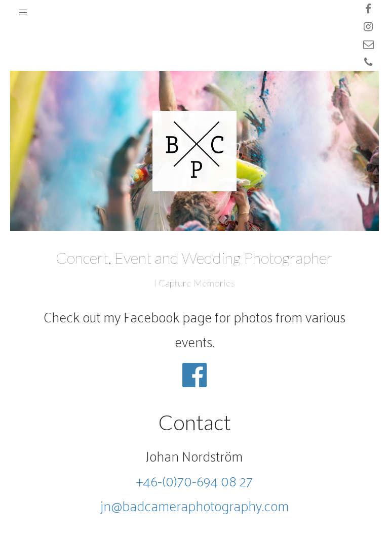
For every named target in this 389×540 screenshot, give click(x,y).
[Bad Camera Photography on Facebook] (194, 366)
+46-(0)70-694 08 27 (194, 480)
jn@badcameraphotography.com (194, 505)
